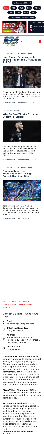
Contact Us (6, 307)
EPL (33, 12)
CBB (18, 12)
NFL (13, 8)
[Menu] (40, 41)
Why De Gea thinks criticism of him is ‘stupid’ (21, 115)
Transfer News (26, 53)
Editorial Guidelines (26, 304)
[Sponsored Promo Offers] (14, 27)
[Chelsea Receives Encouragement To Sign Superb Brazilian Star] (22, 190)
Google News (13, 349)
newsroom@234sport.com (20, 323)
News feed (16, 301)
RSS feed (6, 301)
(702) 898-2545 (15, 330)
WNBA (37, 8)
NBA (6, 8)
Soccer (16, 53)
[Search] (22, 41)
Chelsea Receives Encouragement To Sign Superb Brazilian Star (17, 174)
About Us (26, 301)
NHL (29, 8)
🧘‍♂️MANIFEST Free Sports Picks (22, 17)
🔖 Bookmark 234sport (22, 3)
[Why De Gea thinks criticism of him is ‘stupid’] (22, 131)
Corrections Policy (9, 304)
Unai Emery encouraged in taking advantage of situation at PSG (22, 60)
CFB (10, 12)
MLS (26, 12)
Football (10, 53)
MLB (21, 8)
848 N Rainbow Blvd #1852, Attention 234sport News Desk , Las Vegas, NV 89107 (23, 340)
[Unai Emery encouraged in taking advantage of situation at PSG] (22, 77)
